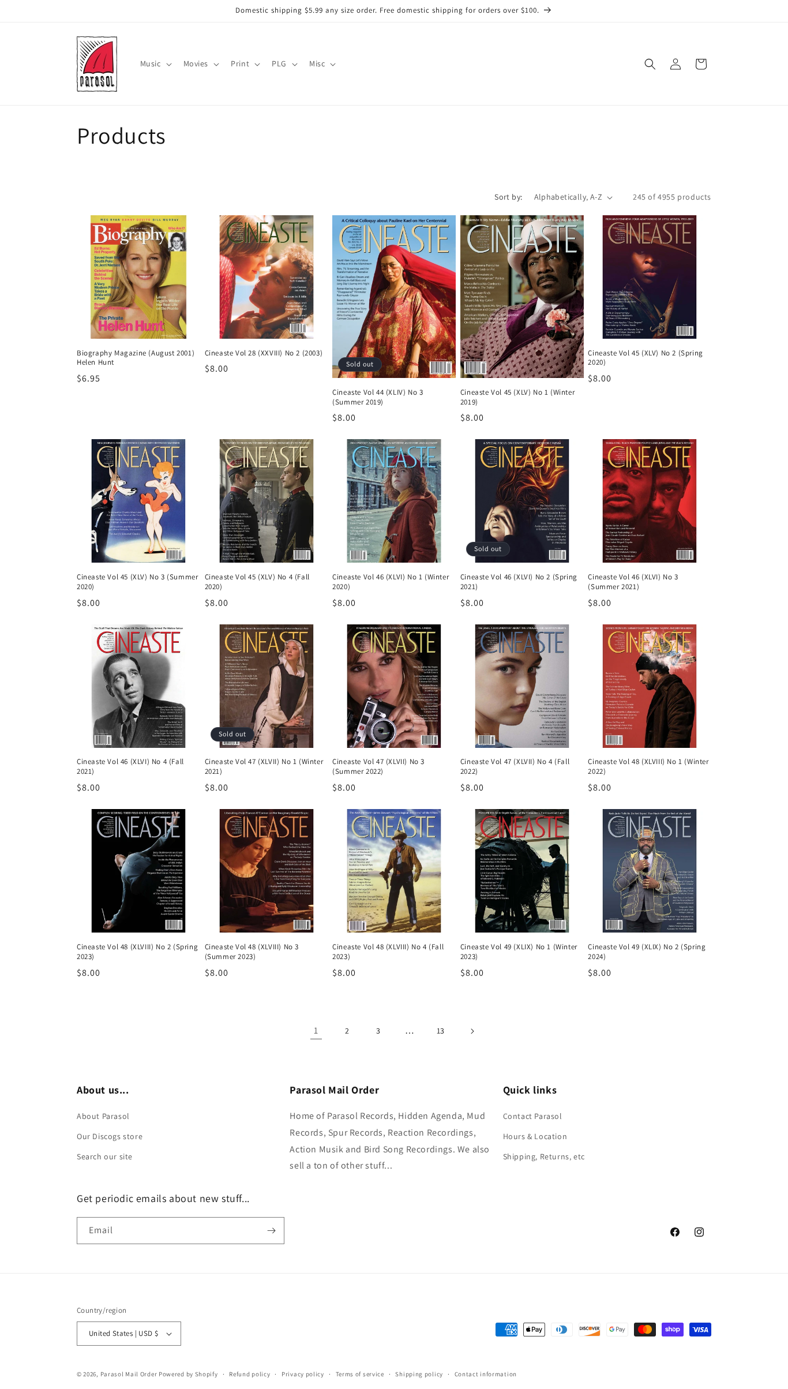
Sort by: (508, 197)
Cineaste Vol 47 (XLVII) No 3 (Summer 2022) (378, 766)
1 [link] (316, 1030)
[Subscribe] (271, 1230)
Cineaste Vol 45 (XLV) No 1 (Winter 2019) (517, 397)
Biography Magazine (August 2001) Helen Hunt (135, 358)
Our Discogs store (109, 1136)
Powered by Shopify (188, 1374)
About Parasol (103, 1116)
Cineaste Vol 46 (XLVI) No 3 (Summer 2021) (633, 581)
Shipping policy (419, 1374)
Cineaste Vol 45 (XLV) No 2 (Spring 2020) (645, 358)
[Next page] (472, 1031)
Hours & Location (535, 1136)
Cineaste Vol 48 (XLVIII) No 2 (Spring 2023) (137, 951)
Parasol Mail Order (128, 1374)
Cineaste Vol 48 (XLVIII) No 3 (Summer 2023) (252, 951)
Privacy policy (303, 1374)
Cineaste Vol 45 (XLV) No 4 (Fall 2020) (257, 581)
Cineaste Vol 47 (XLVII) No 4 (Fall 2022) (514, 766)
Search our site (105, 1156)
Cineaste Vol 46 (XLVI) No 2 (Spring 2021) (518, 581)
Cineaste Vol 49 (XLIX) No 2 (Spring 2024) (647, 951)
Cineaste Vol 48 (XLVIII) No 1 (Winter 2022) (648, 766)
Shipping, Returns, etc (544, 1156)
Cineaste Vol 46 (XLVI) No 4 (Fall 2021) (130, 766)
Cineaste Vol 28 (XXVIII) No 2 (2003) (264, 353)
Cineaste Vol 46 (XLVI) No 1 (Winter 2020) (390, 581)
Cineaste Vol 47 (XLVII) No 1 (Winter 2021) (264, 766)
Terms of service (360, 1374)
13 (441, 1030)
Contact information (486, 1374)
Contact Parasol (532, 1116)
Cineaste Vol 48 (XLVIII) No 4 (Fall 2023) (388, 951)
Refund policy (249, 1374)
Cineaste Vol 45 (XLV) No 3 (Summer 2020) (137, 581)
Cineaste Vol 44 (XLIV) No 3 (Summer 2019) (377, 397)
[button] (155, 63)
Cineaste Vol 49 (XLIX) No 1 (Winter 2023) (518, 951)
